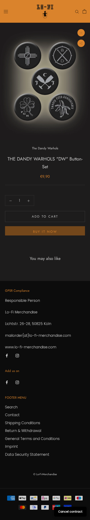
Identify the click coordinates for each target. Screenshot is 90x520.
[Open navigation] (6, 11)
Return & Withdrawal (23, 430)
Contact (12, 414)
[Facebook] (7, 355)
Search (11, 407)
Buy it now (45, 231)
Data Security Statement (27, 454)
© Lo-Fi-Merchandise (45, 474)
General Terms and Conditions (32, 438)
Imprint (11, 446)
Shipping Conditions (22, 422)
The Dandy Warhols (45, 148)
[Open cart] (84, 11)
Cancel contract (70, 511)
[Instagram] (17, 355)
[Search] (77, 11)
